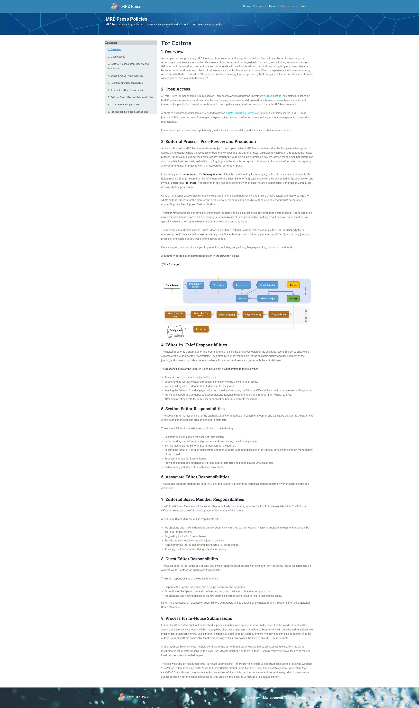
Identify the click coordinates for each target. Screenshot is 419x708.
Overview (252, 697)
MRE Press (131, 6)
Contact (302, 697)
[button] (237, 306)
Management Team (277, 697)
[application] (264, 6)
